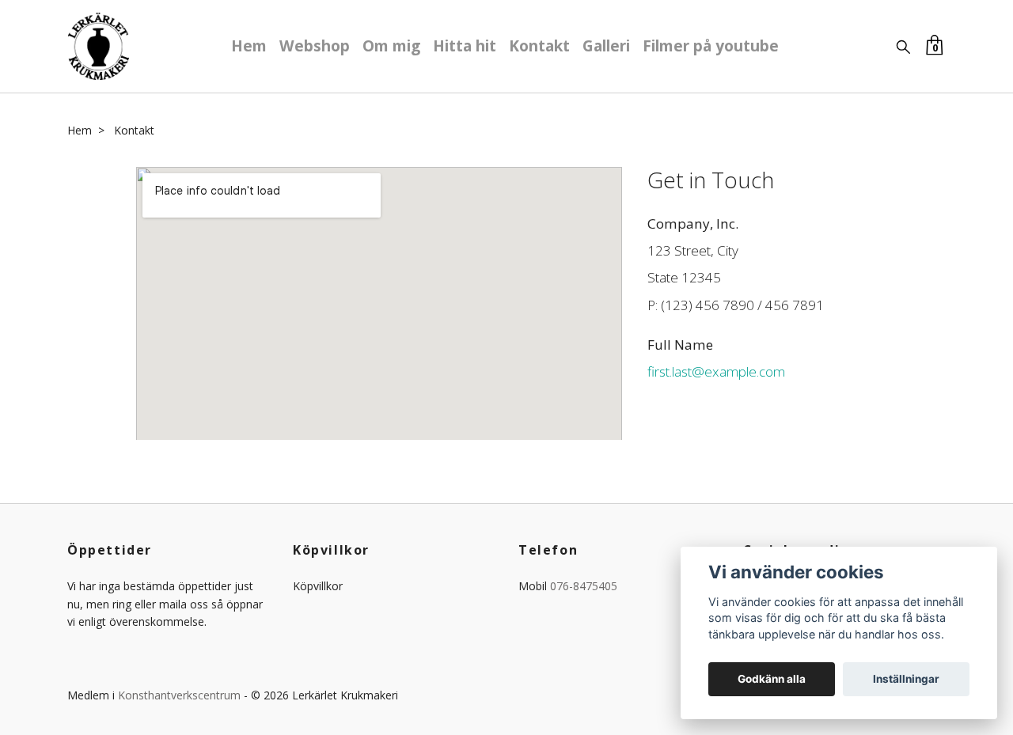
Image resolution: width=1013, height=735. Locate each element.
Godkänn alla (772, 678)
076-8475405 (583, 585)
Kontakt (539, 45)
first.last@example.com (716, 371)
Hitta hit (464, 45)
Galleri (606, 45)
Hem (249, 45)
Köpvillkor (318, 585)
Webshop (314, 45)
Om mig (391, 45)
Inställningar (906, 678)
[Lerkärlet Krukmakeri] (98, 46)
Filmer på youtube (711, 45)
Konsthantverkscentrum (179, 695)
